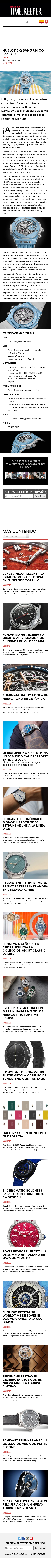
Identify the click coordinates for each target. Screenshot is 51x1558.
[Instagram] (27, 1538)
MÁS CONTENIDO (19, 531)
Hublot (36, 151)
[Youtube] (31, 1538)
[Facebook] (23, 1538)
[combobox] (16, 536)
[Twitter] (20, 1538)
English (5, 57)
